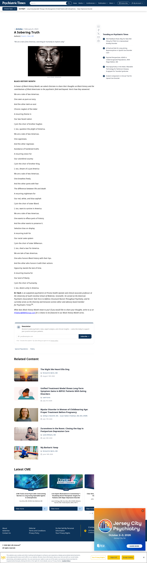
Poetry (32, 349)
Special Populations (21, 349)
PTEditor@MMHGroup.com (24, 313)
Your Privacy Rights (63, 533)
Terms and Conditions (37, 531)
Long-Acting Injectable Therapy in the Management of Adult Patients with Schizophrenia (51, 9)
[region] (73, 557)
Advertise (6, 531)
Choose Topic (8, 9)
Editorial (32, 528)
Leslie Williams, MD (49, 435)
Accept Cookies (128, 557)
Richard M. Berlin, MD (50, 373)
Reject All (114, 557)
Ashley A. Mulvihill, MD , (51, 416)
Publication (102, 3)
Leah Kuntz (46, 397)
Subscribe (84, 336)
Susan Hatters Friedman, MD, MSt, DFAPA (73, 416)
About (4, 528)
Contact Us (6, 533)
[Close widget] (142, 510)
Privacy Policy (34, 533)
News (75, 3)
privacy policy (54, 340)
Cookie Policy (66, 561)
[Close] (144, 557)
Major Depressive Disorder (84, 9)
